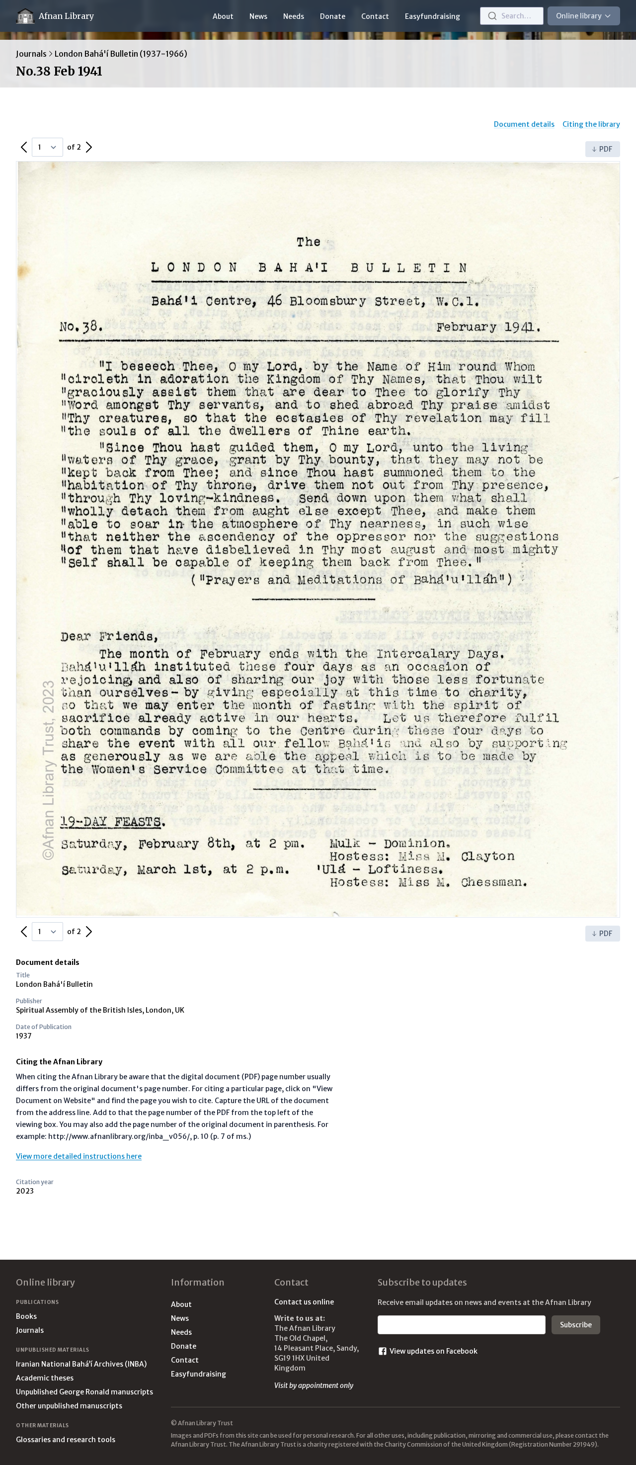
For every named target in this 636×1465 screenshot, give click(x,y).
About (223, 16)
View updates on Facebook (433, 1351)
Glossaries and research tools (65, 1439)
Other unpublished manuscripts (69, 1405)
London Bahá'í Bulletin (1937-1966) (121, 54)
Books (26, 1316)
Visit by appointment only (313, 1385)
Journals (31, 54)
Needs (293, 16)
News (258, 16)
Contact (375, 16)
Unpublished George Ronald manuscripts (84, 1391)
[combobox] (512, 16)
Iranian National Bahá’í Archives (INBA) (81, 1364)
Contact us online (304, 1301)
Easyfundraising (432, 16)
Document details (524, 124)
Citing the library (591, 124)
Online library (579, 15)
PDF (605, 149)
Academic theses (45, 1378)
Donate (332, 16)
